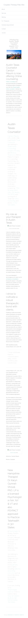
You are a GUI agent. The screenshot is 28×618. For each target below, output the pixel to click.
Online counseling (10, 81)
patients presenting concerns (14, 571)
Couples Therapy (14, 151)
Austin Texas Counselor (12, 66)
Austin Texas (12, 452)
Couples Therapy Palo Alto (14, 5)
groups (14, 565)
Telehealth (13, 520)
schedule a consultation (12, 279)
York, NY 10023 (13, 596)
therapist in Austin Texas (13, 220)
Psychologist (13, 531)
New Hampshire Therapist (13, 473)
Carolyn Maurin (13, 136)
